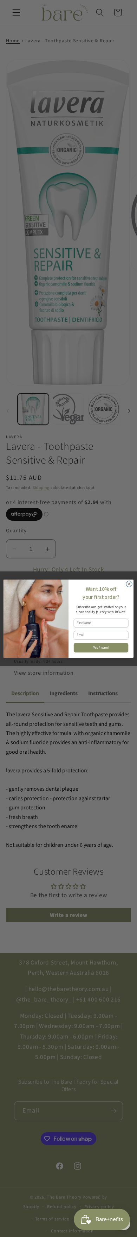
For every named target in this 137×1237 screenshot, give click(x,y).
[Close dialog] (129, 584)
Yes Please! (101, 647)
